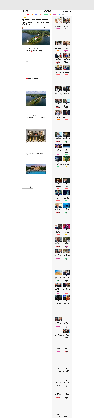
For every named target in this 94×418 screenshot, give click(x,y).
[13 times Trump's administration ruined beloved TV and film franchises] (58, 226)
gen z (66, 234)
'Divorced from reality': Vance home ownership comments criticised (58, 186)
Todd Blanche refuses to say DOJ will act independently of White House (66, 349)
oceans (66, 212)
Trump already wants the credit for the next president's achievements (66, 60)
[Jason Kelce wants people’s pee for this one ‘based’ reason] (58, 343)
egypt (58, 280)
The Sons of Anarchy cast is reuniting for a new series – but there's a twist (66, 94)
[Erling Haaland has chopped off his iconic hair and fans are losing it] (58, 20)
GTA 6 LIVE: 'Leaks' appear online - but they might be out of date (66, 26)
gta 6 (66, 385)
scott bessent (58, 107)
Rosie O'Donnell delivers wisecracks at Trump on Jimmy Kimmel (58, 256)
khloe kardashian (66, 50)
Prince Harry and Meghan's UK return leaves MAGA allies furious (58, 117)
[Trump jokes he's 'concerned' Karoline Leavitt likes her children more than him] (58, 55)
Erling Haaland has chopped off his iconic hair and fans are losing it (58, 26)
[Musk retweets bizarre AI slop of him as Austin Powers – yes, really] (66, 297)
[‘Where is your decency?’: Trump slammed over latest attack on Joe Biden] (58, 390)
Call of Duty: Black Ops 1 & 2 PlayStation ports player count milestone (58, 303)
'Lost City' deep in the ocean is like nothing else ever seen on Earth (66, 198)
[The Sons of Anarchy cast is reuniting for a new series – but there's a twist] (66, 88)
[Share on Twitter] (48, 27)
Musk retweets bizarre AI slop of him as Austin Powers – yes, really (66, 303)
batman (25, 188)
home (22, 188)
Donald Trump (58, 212)
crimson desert (58, 385)
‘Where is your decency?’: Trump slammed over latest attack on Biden (58, 395)
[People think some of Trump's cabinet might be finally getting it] (58, 365)
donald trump (58, 62)
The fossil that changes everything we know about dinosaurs (66, 256)
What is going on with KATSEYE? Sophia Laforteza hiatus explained (58, 290)
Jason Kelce (58, 351)
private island (28, 188)
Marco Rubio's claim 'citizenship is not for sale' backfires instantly (66, 371)
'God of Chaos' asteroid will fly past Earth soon (66, 139)
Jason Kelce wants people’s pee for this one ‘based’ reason (58, 349)
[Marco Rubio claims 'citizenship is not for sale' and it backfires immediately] (66, 365)
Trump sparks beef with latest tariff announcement (58, 244)
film (66, 166)
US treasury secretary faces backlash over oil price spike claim (58, 106)
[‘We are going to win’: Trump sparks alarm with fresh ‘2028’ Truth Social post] (66, 285)
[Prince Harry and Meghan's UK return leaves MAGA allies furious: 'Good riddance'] (58, 112)
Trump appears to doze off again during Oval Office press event (58, 72)
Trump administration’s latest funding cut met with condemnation (66, 278)
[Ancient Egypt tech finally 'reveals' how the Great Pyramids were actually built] (58, 272)
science (66, 258)
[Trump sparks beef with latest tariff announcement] (58, 239)
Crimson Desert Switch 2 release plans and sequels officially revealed (58, 383)
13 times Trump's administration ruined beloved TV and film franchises (58, 232)
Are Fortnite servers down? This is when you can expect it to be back (66, 324)
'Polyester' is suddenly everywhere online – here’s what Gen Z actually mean (66, 232)
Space (58, 166)
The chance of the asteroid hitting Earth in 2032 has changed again (58, 164)
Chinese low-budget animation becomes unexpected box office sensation (66, 164)
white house (58, 234)
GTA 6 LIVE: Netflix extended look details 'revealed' (66, 383)
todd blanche (66, 351)
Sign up (27, 78)
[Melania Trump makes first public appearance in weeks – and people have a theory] (66, 67)
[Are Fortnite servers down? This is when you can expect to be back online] (66, 319)
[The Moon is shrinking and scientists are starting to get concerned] (66, 146)
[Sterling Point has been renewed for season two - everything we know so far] (66, 239)
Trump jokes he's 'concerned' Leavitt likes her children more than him (58, 60)
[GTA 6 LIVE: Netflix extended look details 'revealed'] (66, 377)
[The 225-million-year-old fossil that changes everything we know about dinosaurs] (66, 251)
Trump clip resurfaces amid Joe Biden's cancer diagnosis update (66, 395)
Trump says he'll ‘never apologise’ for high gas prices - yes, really (66, 186)
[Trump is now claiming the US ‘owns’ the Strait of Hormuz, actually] (58, 411)
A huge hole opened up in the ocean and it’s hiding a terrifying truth (66, 210)
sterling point (66, 246)
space (66, 141)
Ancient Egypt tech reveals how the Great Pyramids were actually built (58, 278)
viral (24, 17)
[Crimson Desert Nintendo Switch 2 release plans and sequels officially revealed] (58, 377)
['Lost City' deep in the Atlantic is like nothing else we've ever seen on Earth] (66, 192)
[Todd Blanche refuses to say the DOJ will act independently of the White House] (66, 343)
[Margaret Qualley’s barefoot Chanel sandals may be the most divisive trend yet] (58, 42)
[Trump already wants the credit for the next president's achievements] (66, 55)
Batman (31, 47)
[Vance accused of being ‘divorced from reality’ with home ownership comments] (58, 180)
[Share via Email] (49, 27)
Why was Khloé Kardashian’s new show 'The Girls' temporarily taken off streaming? (66, 48)
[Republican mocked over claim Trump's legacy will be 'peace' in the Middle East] (66, 100)
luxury (31, 51)
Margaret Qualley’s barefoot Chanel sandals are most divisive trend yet (58, 48)
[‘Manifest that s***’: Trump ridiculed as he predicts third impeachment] (66, 112)
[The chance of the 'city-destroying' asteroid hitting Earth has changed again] (58, 158)
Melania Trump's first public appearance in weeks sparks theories (66, 72)
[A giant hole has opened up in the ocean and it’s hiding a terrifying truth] (66, 205)
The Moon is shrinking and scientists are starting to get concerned (66, 151)
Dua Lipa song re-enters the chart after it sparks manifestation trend (58, 151)
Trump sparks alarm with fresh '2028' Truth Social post (66, 290)
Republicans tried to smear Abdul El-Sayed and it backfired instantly (58, 94)
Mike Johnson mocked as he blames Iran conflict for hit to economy (58, 336)
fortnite (66, 326)
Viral (22, 17)
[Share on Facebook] (47, 27)
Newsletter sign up (66, 11)
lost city (66, 200)
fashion (58, 50)
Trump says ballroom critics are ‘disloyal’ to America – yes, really (58, 210)
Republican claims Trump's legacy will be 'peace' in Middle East (66, 106)
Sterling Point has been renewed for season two (66, 244)
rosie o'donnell (58, 258)
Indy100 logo (47, 11)
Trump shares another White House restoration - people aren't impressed (58, 198)
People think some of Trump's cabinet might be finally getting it (58, 371)
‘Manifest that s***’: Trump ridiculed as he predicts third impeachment (66, 117)
